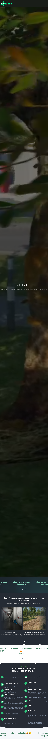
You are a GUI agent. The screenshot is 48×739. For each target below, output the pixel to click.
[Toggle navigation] (39, 3)
